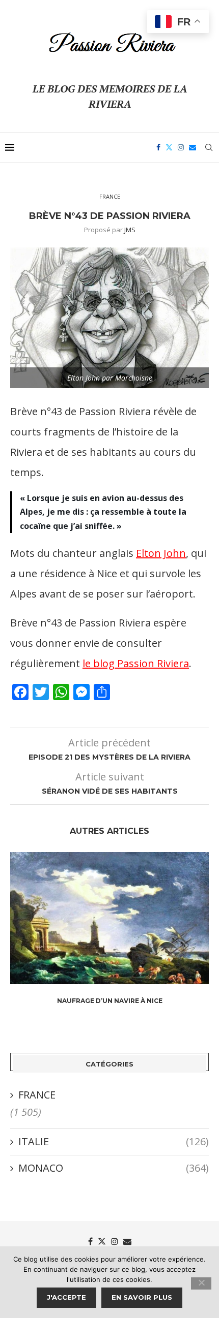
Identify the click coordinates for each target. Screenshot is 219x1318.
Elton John (161, 553)
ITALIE (113, 1141)
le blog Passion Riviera (136, 663)
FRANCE (37, 1095)
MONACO (113, 1168)
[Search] (209, 147)
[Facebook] (158, 147)
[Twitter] (169, 147)
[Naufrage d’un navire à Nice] (109, 918)
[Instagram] (181, 147)
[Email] (192, 147)
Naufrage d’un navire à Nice (109, 1001)
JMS (129, 229)
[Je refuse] (201, 1283)
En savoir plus (142, 1297)
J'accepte (66, 1297)
